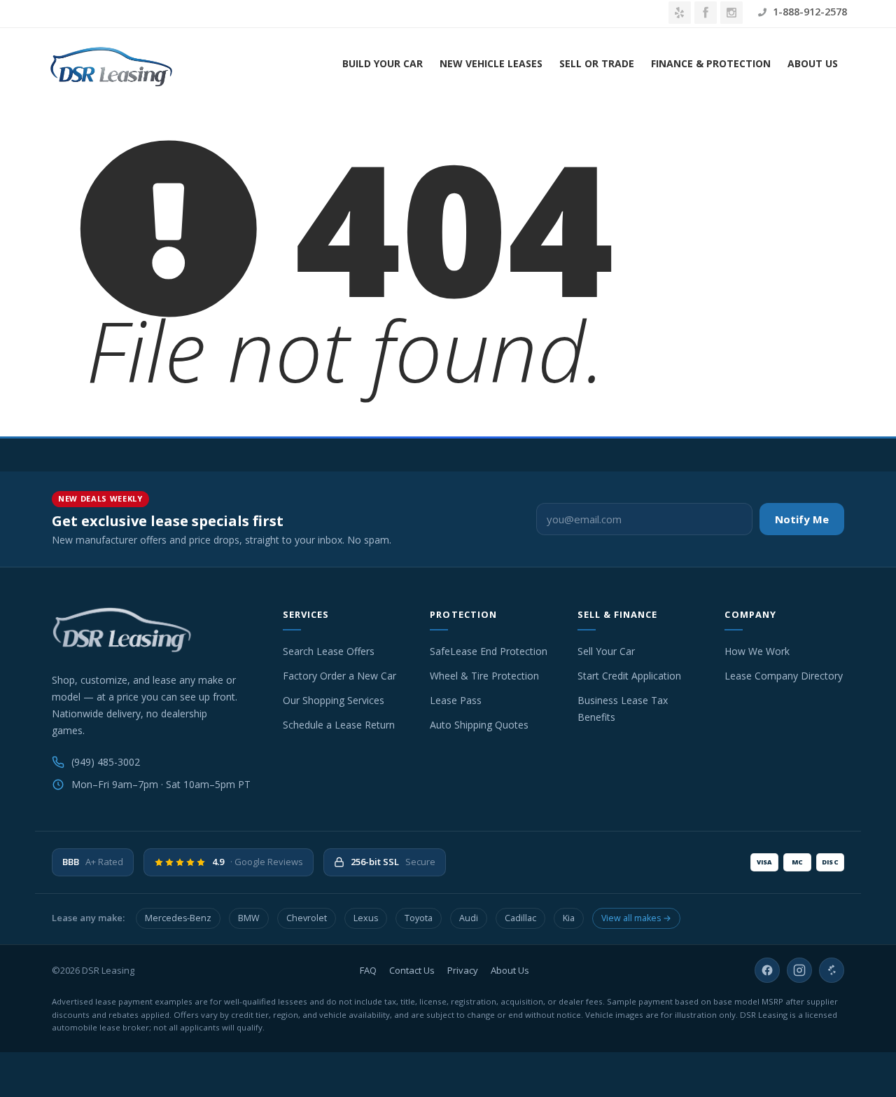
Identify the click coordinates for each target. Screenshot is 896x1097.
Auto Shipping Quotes (479, 724)
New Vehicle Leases (491, 63)
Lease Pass (456, 700)
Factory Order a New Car (339, 675)
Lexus (366, 918)
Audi (468, 918)
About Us (813, 63)
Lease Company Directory (783, 675)
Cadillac (520, 918)
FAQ (368, 970)
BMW (249, 918)
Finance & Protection (711, 63)
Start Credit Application (629, 675)
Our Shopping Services (333, 700)
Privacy (462, 970)
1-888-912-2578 (808, 11)
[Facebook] (767, 970)
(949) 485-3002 (105, 761)
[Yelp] (831, 970)
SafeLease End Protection (488, 651)
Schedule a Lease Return (339, 724)
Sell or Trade (596, 63)
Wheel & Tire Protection (484, 675)
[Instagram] (799, 970)
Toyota (419, 918)
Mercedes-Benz (178, 918)
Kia (569, 918)
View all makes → (636, 918)
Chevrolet (306, 918)
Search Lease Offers (328, 651)
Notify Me (802, 519)
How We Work (757, 651)
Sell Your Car (606, 651)
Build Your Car (382, 63)
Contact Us (412, 970)
